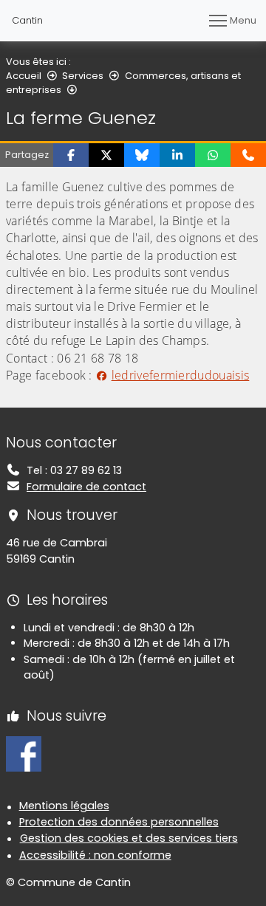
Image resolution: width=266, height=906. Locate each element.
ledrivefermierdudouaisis (180, 375)
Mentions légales (64, 805)
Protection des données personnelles (119, 821)
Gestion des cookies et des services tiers (129, 838)
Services (82, 75)
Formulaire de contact (86, 486)
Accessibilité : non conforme (95, 855)
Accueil (23, 75)
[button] (71, 155)
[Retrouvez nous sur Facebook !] (23, 753)
